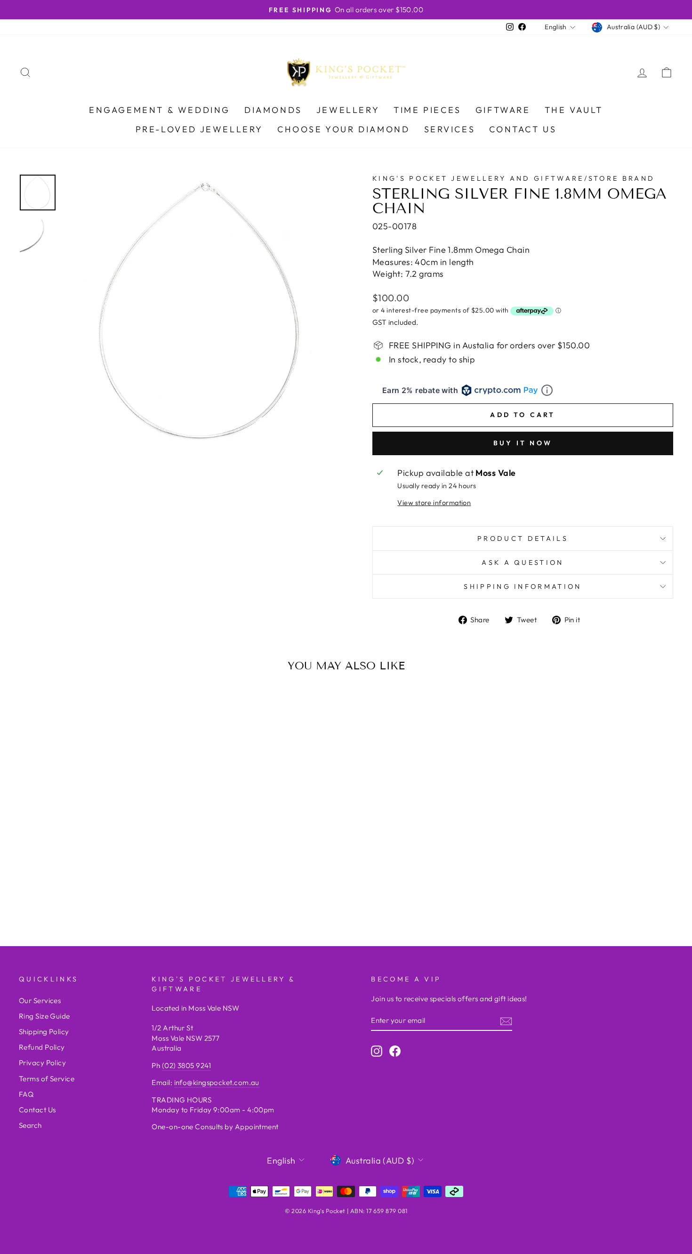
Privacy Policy (42, 1062)
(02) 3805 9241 (186, 1065)
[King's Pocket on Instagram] (376, 1050)
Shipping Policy (44, 1031)
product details (522, 538)
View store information (434, 502)
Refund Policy (42, 1047)
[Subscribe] (506, 1020)
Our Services (40, 1000)
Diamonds (273, 109)
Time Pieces (427, 109)
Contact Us (522, 129)
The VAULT (574, 109)
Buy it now (522, 443)
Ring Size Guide (44, 1016)
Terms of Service (46, 1078)
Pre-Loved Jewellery (199, 129)
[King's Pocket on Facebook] (395, 1050)
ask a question (522, 562)
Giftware (503, 109)
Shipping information (522, 586)
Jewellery (347, 109)
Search (30, 1125)
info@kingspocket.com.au (216, 1082)
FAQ (26, 1094)
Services (449, 129)
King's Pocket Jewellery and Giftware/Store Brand (513, 178)
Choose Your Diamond (343, 129)
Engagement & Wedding (159, 109)
